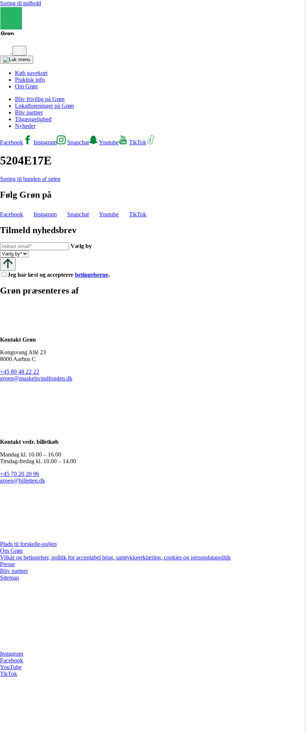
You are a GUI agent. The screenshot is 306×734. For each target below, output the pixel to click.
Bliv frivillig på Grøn (40, 99)
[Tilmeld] (8, 263)
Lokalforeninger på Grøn (44, 106)
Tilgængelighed (33, 119)
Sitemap (9, 577)
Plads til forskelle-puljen (28, 544)
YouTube (11, 667)
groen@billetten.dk (22, 480)
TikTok (8, 674)
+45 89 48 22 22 (19, 371)
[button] (6, 51)
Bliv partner (29, 112)
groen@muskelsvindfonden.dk (36, 378)
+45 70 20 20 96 (19, 474)
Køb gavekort (31, 73)
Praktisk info (30, 79)
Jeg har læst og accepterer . (64, 275)
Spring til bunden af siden (30, 179)
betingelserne (91, 275)
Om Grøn (26, 86)
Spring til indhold (20, 3)
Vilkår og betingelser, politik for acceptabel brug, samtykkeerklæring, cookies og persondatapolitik (115, 557)
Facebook (11, 660)
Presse (7, 564)
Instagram (11, 653)
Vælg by (81, 246)
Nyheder (25, 126)
